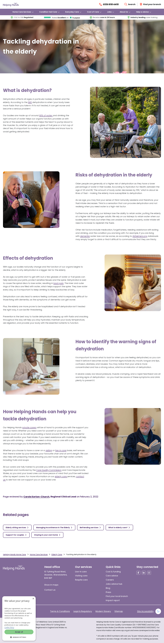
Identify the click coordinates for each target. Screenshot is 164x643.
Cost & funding (113, 571)
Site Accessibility (145, 611)
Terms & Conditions (60, 611)
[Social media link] (138, 573)
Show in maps (51, 584)
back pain (58, 283)
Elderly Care (56, 554)
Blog (108, 588)
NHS (30, 102)
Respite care (81, 579)
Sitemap (118, 611)
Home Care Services (39, 554)
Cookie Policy (9, 627)
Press (108, 592)
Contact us (49, 589)
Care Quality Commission (48, 470)
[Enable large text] (158, 611)
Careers (110, 579)
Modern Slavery (103, 611)
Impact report (113, 600)
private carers (29, 427)
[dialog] (19, 618)
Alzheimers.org (140, 236)
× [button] (33, 598)
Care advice (112, 575)
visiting (49, 450)
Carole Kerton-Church (36, 496)
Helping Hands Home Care (14, 554)
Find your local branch (117, 596)
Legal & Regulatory (82, 611)
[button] (18, 637)
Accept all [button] (19, 632)
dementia (85, 236)
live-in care (60, 450)
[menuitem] (23, 12)
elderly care (61, 476)
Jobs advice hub (114, 584)
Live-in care (81, 571)
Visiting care (81, 575)
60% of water (46, 115)
